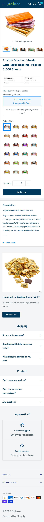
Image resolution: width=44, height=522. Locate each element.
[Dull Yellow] (7, 172)
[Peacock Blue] (25, 154)
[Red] (25, 136)
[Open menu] (3, 4)
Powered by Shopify (13, 515)
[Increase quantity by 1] (28, 183)
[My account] (34, 4)
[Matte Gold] (7, 136)
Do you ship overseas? (13, 335)
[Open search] (29, 4)
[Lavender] (34, 154)
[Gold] (16, 127)
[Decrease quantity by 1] (15, 183)
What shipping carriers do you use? (16, 358)
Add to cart (22, 192)
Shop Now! (11, 314)
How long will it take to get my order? (17, 346)
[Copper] (7, 163)
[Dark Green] (25, 172)
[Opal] (16, 172)
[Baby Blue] (34, 145)
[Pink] (34, 136)
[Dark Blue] (7, 154)
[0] (39, 3)
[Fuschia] (7, 145)
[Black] (34, 163)
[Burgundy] (16, 145)
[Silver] (7, 127)
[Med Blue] (16, 154)
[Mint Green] (16, 163)
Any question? (9, 401)
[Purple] (25, 145)
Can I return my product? (14, 380)
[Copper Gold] (25, 127)
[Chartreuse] (25, 163)
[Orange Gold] (34, 127)
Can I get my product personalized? (12, 391)
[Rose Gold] (16, 136)
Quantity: (7, 183)
